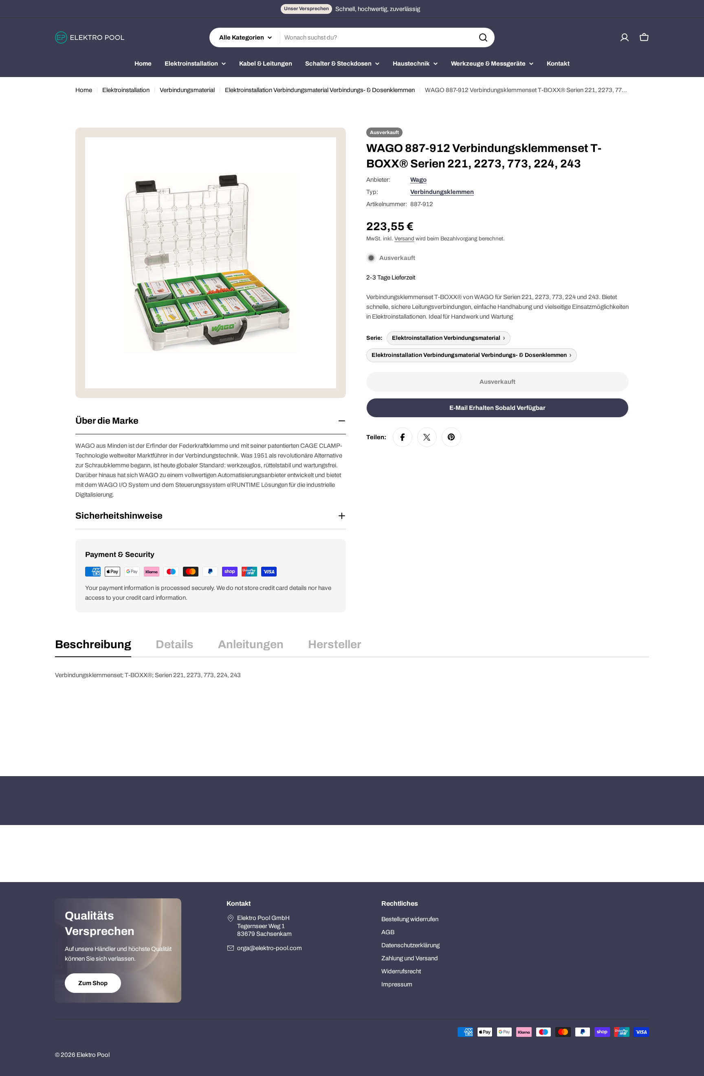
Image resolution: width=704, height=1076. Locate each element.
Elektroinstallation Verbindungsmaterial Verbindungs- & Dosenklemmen (320, 90)
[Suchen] (483, 37)
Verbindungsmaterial (187, 90)
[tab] (93, 647)
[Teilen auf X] (427, 437)
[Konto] (624, 37)
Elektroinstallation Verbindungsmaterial (446, 338)
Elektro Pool (93, 1055)
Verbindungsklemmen (442, 192)
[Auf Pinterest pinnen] (451, 437)
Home (83, 90)
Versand (404, 238)
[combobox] (352, 37)
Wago (418, 179)
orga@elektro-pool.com (269, 948)
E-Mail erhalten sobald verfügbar (497, 408)
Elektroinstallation (126, 90)
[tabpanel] (352, 711)
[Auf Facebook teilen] (402, 437)
